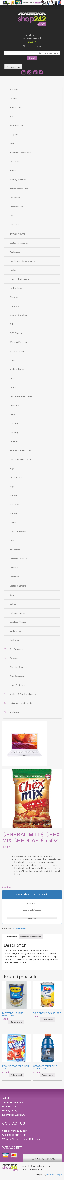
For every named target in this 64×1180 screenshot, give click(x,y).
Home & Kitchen (17, 685)
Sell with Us (8, 1098)
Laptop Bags (16, 288)
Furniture (14, 423)
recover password (32, 38)
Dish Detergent (17, 676)
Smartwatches (16, 125)
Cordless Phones (18, 622)
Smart (12, 594)
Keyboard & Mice (18, 369)
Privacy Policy (9, 1111)
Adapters (14, 134)
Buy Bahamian (16, 649)
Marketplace (15, 631)
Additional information (30, 937)
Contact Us (13, 1123)
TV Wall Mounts (17, 233)
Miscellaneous (16, 206)
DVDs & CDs (16, 477)
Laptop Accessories (19, 242)
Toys (12, 468)
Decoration (15, 161)
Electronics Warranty (13, 1115)
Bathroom (14, 576)
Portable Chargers (18, 558)
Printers (13, 495)
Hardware (14, 306)
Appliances (15, 252)
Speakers (14, 89)
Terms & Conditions (12, 1102)
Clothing (14, 432)
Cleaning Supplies (18, 667)
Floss (12, 378)
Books (12, 540)
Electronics (15, 658)
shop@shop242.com (16, 1131)
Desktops (14, 640)
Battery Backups (18, 179)
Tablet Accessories (19, 188)
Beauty (13, 360)
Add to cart (16, 1075)
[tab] (11, 936)
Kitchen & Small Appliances (23, 694)
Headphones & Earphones (22, 261)
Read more (16, 1022)
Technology (15, 712)
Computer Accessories (20, 459)
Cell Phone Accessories (21, 396)
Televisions (15, 549)
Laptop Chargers (18, 585)
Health (13, 270)
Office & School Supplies (21, 703)
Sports (13, 522)
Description (11, 937)
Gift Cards (15, 224)
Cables (13, 604)
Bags (12, 486)
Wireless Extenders (19, 342)
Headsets (14, 405)
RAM (12, 143)
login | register (32, 35)
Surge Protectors (18, 531)
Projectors (14, 504)
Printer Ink (15, 567)
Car (11, 215)
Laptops (13, 387)
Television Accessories (20, 152)
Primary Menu (13, 67)
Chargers (14, 297)
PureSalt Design (54, 1175)
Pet (11, 116)
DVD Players (16, 333)
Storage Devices (17, 351)
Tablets (13, 170)
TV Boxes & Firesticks (20, 450)
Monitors (14, 441)
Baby (12, 324)
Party (12, 414)
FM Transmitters (17, 613)
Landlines (14, 98)
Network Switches (18, 315)
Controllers (15, 197)
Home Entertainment (20, 279)
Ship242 (32, 42)
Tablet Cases (16, 107)
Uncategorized (19, 928)
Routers (13, 513)
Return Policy (9, 1106)
